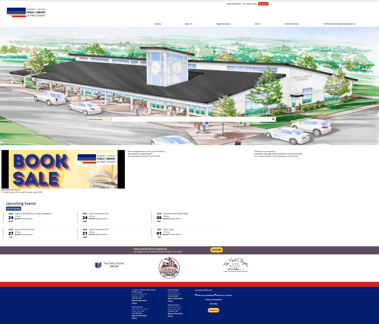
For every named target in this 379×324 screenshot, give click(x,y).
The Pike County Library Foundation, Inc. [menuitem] (340, 24)
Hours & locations (234, 4)
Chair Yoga (168, 229)
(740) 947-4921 (137, 298)
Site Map (213, 303)
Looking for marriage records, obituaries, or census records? (278, 154)
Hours (134, 303)
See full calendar (13, 209)
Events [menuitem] (257, 24)
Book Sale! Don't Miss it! (10, 190)
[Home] (26, 13)
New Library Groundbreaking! (139, 154)
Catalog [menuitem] (157, 24)
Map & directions (139, 300)
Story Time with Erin (98, 213)
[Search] (274, 119)
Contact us (213, 310)
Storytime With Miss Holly (175, 213)
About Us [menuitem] (188, 24)
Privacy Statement (213, 299)
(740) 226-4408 (173, 296)
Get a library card (250, 4)
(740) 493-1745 (173, 311)
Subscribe (216, 250)
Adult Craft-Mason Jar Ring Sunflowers (33, 213)
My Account (263, 4)
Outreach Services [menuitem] (292, 24)
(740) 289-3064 (137, 313)
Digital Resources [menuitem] (224, 24)
